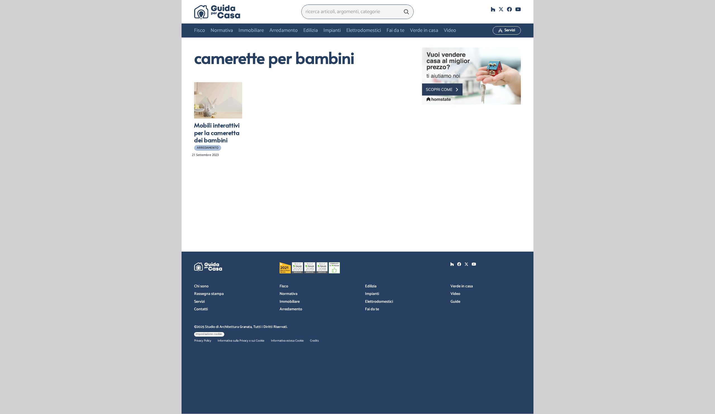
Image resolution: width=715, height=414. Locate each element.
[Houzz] (493, 9)
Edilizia (370, 286)
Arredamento (291, 309)
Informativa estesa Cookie (287, 340)
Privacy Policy (202, 340)
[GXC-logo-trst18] (217, 11)
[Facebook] (509, 9)
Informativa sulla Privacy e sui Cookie (241, 340)
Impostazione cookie (209, 334)
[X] (501, 9)
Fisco (284, 286)
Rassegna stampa (209, 294)
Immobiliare (290, 302)
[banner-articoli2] (471, 76)
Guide (455, 302)
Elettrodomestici (379, 302)
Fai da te (372, 309)
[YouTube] (518, 9)
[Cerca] (406, 12)
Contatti (201, 309)
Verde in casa (462, 286)
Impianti (372, 294)
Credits (314, 340)
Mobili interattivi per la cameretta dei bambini (216, 132)
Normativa (288, 294)
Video (455, 294)
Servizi (199, 302)
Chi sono (201, 286)
